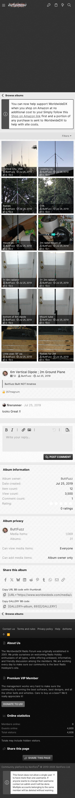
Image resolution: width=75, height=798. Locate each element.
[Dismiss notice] (53, 775)
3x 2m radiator (48, 279)
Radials (7, 205)
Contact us (9, 628)
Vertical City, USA (13, 168)
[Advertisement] (37, 50)
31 (71, 539)
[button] (3, 5)
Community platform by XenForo (36, 766)
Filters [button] (65, 135)
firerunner (14, 405)
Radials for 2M (48, 353)
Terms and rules (26, 628)
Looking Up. (46, 168)
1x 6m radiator (11, 279)
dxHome (67, 628)
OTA (42, 205)
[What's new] (63, 5)
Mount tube (46, 316)
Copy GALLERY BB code (15, 601)
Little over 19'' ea (12, 353)
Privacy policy (45, 628)
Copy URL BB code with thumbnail (21, 589)
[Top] (3, 634)
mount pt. (8, 242)
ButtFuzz (10, 171)
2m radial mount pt (50, 242)
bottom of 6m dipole (14, 316)
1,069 (69, 534)
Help (57, 628)
